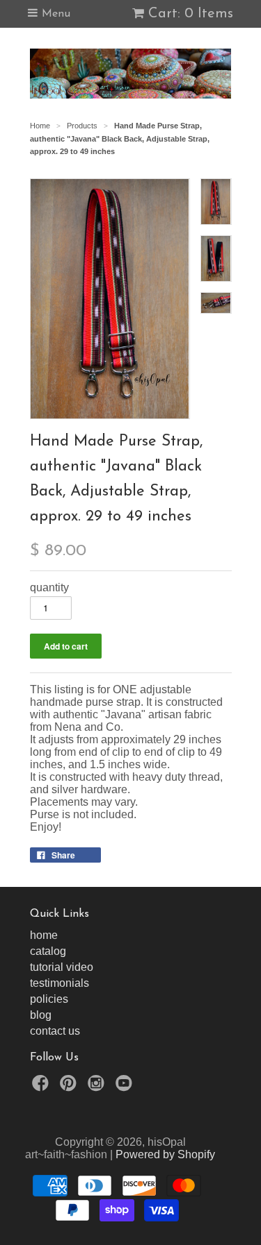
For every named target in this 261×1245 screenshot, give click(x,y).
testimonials (59, 983)
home (44, 935)
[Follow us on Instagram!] (98, 1087)
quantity (49, 587)
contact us (55, 1031)
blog (41, 1015)
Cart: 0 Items (190, 14)
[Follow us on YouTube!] (126, 1087)
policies (49, 999)
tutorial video (61, 967)
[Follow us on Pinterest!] (70, 1087)
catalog (48, 951)
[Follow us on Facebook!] (42, 1087)
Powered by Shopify (165, 1154)
